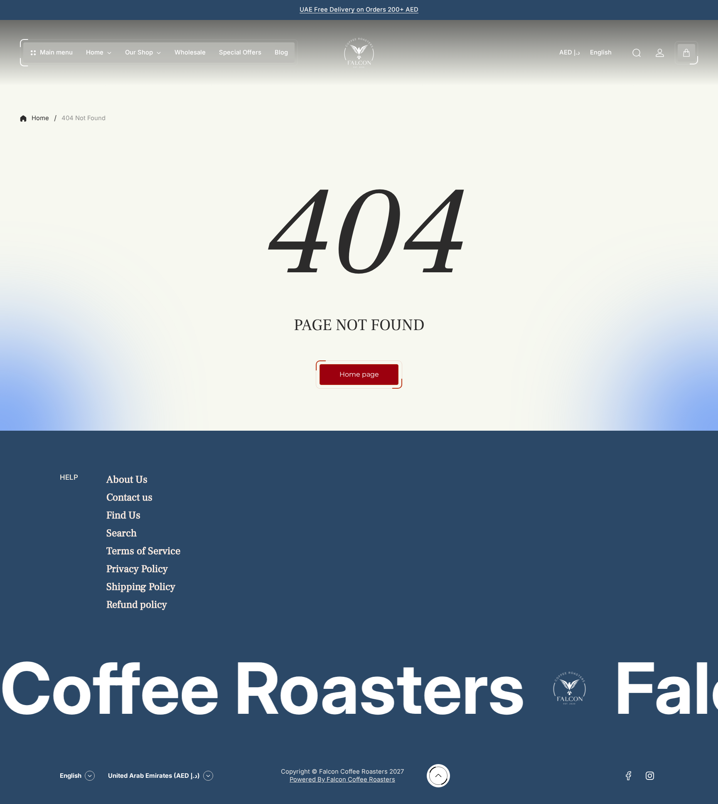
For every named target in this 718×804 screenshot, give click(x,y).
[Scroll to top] (438, 775)
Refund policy (136, 604)
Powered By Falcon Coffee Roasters (342, 779)
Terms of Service (143, 551)
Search (121, 533)
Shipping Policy (140, 586)
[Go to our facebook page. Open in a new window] (628, 775)
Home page (359, 374)
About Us (127, 479)
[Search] (636, 52)
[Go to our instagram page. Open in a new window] (650, 775)
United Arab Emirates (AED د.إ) (154, 775)
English (601, 52)
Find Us (123, 515)
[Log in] (660, 52)
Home (40, 118)
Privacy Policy (137, 568)
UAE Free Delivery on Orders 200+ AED (359, 9)
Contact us (129, 497)
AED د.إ (569, 52)
